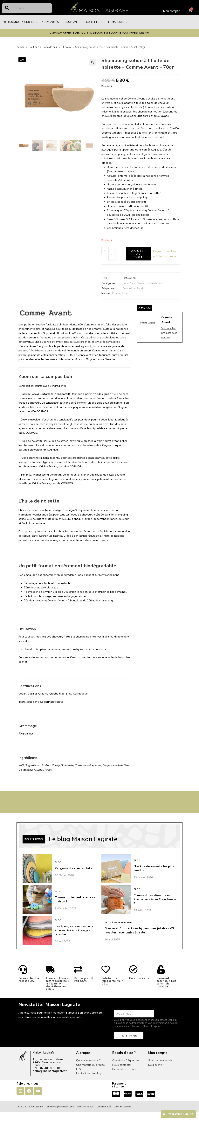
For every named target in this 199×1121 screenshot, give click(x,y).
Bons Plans (128, 283)
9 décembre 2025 (65, 908)
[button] (92, 62)
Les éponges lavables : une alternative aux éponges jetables (74, 930)
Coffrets (92, 22)
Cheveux (66, 47)
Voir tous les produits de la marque (169, 333)
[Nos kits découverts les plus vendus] (116, 868)
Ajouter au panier (138, 253)
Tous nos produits (21, 22)
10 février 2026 (64, 875)
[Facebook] (29, 1091)
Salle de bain (50, 47)
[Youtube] (38, 1091)
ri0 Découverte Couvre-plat (108, 33)
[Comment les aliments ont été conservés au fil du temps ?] (116, 899)
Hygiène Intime (123, 922)
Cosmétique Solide (133, 288)
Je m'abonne (129, 1036)
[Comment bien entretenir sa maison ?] (37, 899)
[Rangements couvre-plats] (37, 868)
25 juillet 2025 (142, 910)
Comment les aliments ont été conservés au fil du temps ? (155, 899)
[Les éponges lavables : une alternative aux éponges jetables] (37, 930)
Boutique (34, 47)
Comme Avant (120, 293)
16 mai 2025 (112, 939)
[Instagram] (20, 1091)
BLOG (58, 862)
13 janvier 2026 (143, 877)
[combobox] (27, 8)
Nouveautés (50, 22)
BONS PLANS (70, 22)
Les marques (115, 22)
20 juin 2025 (62, 941)
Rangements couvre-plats (73, 868)
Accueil (21, 47)
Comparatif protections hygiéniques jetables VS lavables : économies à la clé (139, 930)
